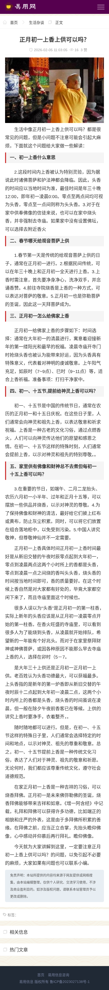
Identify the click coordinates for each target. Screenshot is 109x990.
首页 (14, 22)
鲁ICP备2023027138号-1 (70, 982)
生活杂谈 (36, 22)
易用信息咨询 (58, 975)
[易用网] (25, 11)
